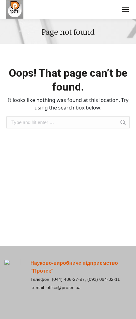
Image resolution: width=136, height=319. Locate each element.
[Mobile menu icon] (125, 9)
